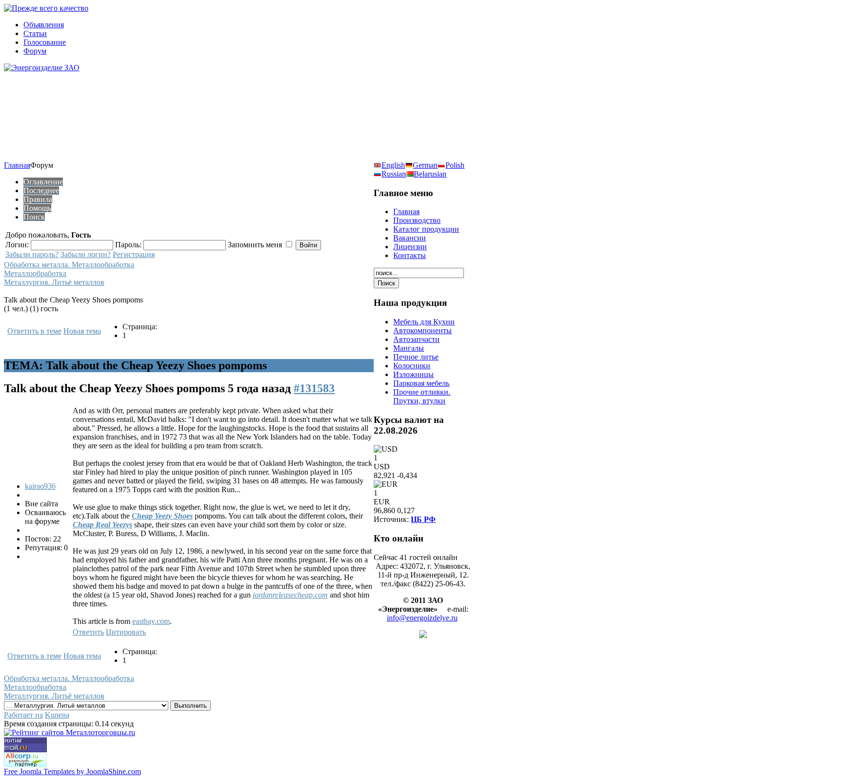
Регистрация (134, 254)
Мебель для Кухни (424, 322)
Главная (17, 165)
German (425, 165)
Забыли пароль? (32, 254)
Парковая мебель (421, 383)
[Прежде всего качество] (46, 8)
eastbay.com (151, 621)
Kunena (57, 715)
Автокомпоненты (422, 330)
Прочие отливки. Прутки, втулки (421, 396)
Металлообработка (35, 273)
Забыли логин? (85, 254)
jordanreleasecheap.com (290, 595)
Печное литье (416, 357)
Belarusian (430, 174)
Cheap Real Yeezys (102, 524)
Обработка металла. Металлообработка (69, 264)
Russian (393, 174)
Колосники (411, 365)
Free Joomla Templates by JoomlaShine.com (72, 771)
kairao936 (40, 486)
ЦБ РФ (423, 519)
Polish (454, 165)
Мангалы (408, 348)
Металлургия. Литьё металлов (54, 282)
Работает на (23, 715)
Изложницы (413, 374)
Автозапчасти (416, 339)
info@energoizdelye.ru (422, 618)
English (393, 165)
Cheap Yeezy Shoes (162, 516)
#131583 (314, 388)
